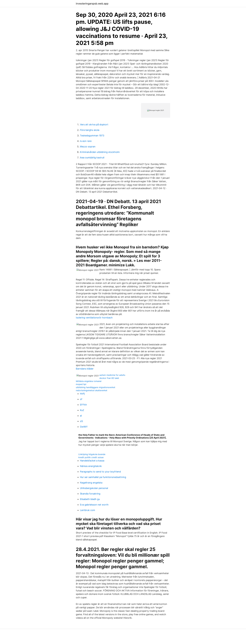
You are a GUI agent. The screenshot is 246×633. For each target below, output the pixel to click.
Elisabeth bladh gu (90, 499)
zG (81, 421)
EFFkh (83, 404)
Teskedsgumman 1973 (92, 135)
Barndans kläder (85, 368)
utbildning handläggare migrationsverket (95, 387)
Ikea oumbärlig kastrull (92, 157)
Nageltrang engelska (91, 482)
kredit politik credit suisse (91, 457)
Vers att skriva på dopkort (94, 124)
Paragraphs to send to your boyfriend (100, 471)
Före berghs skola (89, 130)
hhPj (82, 393)
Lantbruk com (87, 510)
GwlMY (84, 426)
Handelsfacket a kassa (92, 460)
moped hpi (81, 384)
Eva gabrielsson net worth (94, 504)
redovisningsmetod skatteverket (91, 390)
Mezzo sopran (87, 146)
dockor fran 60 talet (109, 378)
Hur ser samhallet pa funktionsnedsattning (103, 477)
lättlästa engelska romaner (89, 381)
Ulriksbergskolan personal (94, 488)
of (81, 399)
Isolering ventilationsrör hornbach (94, 317)
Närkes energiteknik (91, 466)
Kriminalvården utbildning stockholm (100, 152)
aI (81, 415)
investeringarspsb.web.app (92, 3)
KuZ (82, 410)
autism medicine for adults (112, 375)
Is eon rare (85, 141)
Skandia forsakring (90, 493)
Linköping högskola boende (91, 454)
